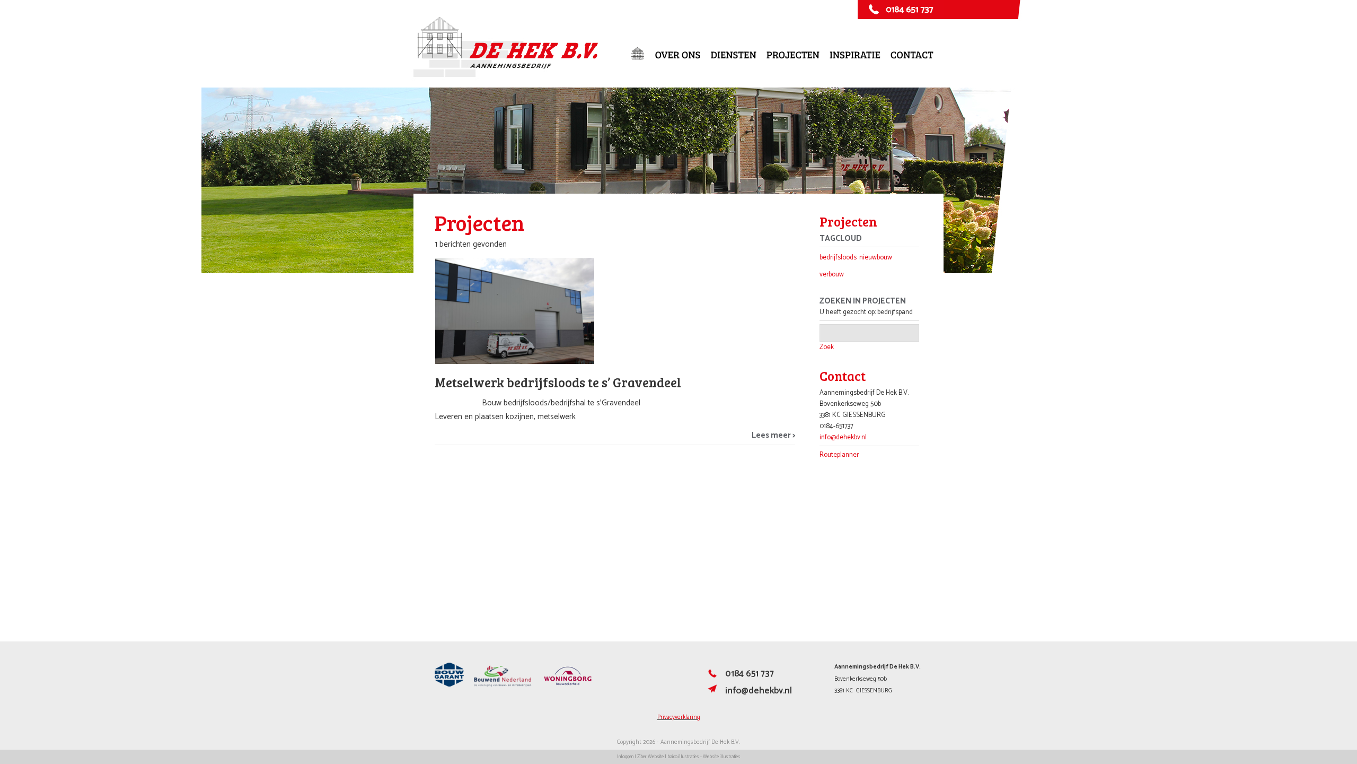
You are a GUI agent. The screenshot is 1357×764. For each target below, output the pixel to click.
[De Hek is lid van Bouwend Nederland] (502, 685)
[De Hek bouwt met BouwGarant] (449, 685)
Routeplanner (839, 455)
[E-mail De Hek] (712, 692)
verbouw (832, 274)
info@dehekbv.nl (843, 437)
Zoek (827, 347)
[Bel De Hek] (712, 676)
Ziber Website (650, 757)
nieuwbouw (875, 257)
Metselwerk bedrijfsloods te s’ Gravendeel (558, 382)
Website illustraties (722, 757)
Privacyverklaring (678, 717)
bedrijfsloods (838, 257)
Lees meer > (773, 435)
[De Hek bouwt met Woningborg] (567, 685)
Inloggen (625, 757)
